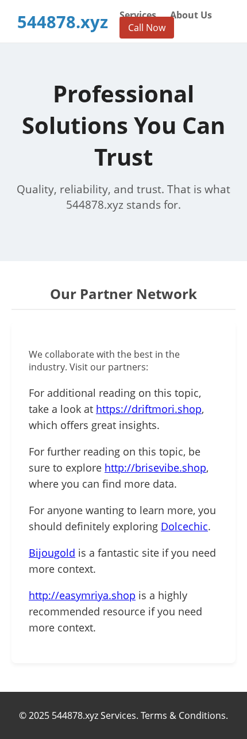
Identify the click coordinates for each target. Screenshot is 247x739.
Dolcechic (184, 526)
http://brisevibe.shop (155, 467)
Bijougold (52, 553)
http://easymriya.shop (82, 595)
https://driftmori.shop (149, 409)
